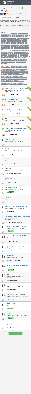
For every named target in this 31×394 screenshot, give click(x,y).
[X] (5, 14)
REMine (7, 118)
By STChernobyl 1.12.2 (11, 99)
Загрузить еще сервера (15, 333)
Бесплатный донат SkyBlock (13, 109)
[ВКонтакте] (1, 14)
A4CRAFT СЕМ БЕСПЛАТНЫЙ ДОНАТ (16, 206)
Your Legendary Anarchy (14, 323)
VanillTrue (8, 168)
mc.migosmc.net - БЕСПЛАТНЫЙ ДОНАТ (17, 88)
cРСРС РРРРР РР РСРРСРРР (16, 246)
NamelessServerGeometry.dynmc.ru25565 (17, 216)
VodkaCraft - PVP (10, 178)
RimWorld (8, 159)
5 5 (8, 274)
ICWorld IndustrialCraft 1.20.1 (13, 187)
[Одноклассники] (3, 14)
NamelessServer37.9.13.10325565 (17, 236)
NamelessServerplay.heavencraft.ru (17, 294)
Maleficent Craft (9, 139)
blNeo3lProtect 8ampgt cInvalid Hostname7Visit (19, 265)
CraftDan (7, 149)
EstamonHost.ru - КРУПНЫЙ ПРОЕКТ (16, 128)
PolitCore (8, 197)
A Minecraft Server (12, 304)
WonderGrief (10, 255)
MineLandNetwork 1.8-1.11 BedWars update (19, 226)
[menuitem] (5, 34)
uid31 (8, 313)
